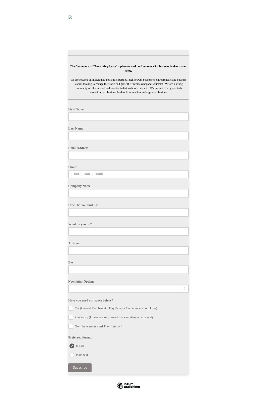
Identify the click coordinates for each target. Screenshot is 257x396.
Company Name (79, 186)
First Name (76, 109)
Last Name (75, 128)
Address (74, 243)
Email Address (79, 147)
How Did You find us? (83, 205)
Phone (72, 167)
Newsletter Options (81, 281)
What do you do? (80, 224)
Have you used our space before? (90, 300)
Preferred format (80, 337)
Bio (70, 262)
